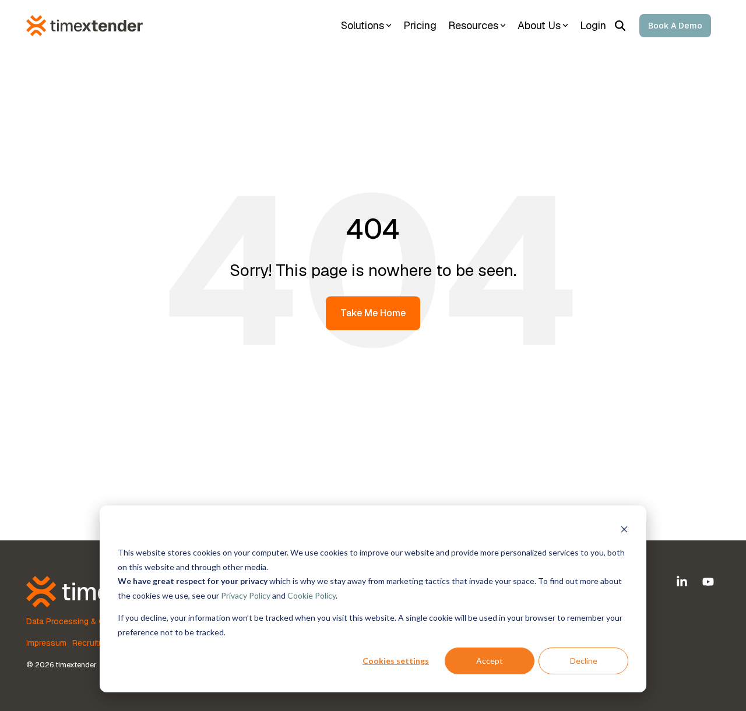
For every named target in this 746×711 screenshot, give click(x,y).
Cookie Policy (311, 595)
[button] (683, 582)
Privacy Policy (245, 595)
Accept (489, 661)
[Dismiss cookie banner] (624, 530)
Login (593, 25)
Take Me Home (373, 313)
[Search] (620, 25)
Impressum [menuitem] (46, 643)
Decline (583, 661)
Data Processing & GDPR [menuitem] (73, 621)
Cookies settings (396, 661)
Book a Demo (675, 25)
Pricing (420, 25)
